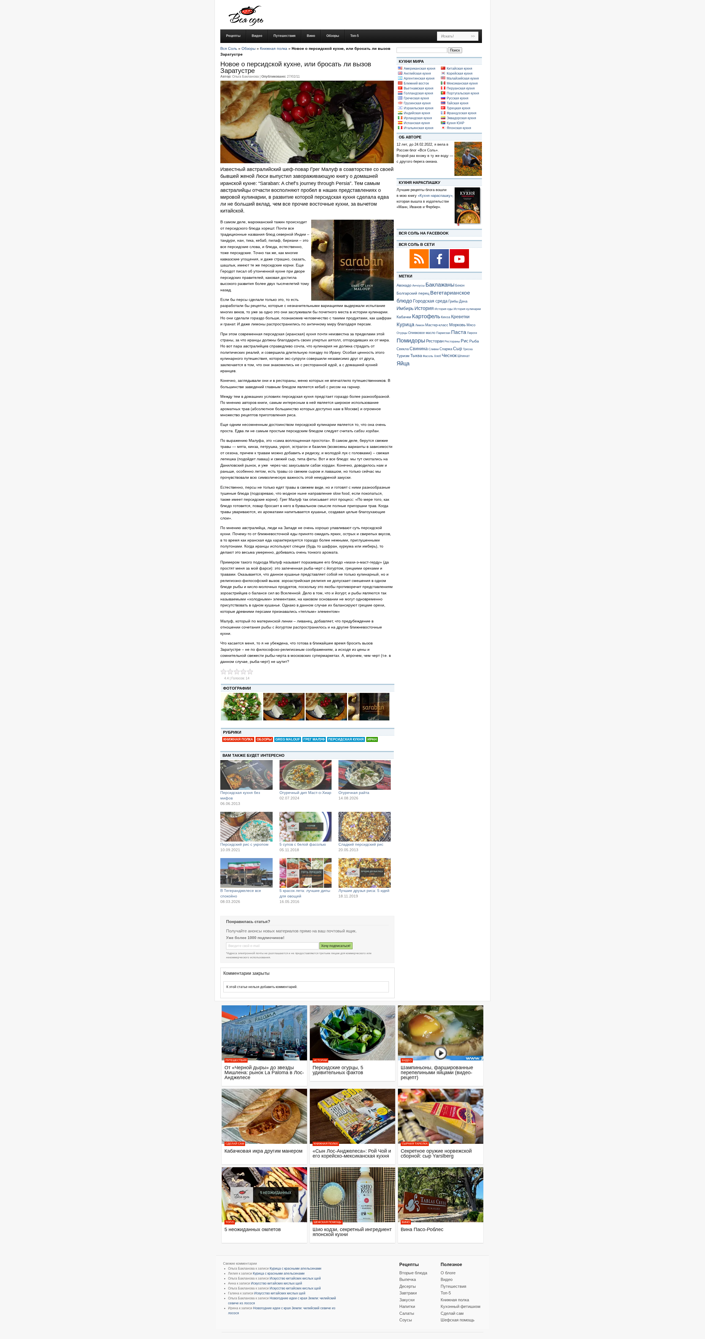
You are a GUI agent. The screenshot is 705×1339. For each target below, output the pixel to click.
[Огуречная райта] (364, 775)
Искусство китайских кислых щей (295, 1278)
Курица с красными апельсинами (295, 1268)
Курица (405, 324)
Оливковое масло (421, 333)
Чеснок (449, 355)
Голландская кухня (418, 93)
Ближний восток (416, 83)
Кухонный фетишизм (460, 1306)
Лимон (419, 325)
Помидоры (411, 340)
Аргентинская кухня (419, 78)
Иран (372, 739)
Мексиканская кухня (462, 83)
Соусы (405, 1320)
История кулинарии (467, 309)
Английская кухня (417, 73)
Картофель (426, 316)
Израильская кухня (418, 108)
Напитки (407, 1306)
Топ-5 (230, 1222)
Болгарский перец (413, 293)
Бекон (460, 285)
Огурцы (402, 332)
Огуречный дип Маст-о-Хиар (305, 792)
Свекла (403, 349)
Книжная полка (273, 48)
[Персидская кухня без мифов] (246, 775)
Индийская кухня (417, 113)
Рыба (474, 341)
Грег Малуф (314, 739)
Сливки (434, 349)
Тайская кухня (457, 103)
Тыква (416, 355)
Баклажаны (439, 285)
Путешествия (236, 1060)
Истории (320, 1060)
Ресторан (435, 341)
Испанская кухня (417, 123)
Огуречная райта (353, 792)
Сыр (457, 348)
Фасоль (428, 356)
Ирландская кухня (418, 118)
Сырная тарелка (415, 1143)
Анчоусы (418, 285)
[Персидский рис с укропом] (246, 827)
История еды (444, 309)
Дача (463, 301)
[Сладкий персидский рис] (364, 827)
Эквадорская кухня (461, 118)
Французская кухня (461, 113)
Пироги (472, 332)
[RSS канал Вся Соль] (420, 267)
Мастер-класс (436, 325)
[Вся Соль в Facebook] (440, 267)
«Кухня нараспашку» (435, 196)
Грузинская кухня (417, 103)
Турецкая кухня (458, 108)
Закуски (406, 1299)
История (424, 308)
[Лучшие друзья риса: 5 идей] (364, 873)
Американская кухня (419, 68)
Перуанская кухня (461, 88)
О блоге (448, 1272)
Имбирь (405, 308)
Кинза (445, 317)
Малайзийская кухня (463, 78)
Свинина (419, 348)
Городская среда (430, 301)
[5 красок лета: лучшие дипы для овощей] (306, 873)
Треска (468, 349)
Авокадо (404, 285)
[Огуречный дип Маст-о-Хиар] (306, 775)
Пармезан (443, 332)
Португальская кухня (463, 93)
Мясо (471, 325)
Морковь (457, 324)
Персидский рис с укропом (244, 844)
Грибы (453, 301)
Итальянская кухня (418, 128)
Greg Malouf (287, 739)
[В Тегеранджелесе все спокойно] (246, 873)
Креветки (460, 316)
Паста (458, 332)
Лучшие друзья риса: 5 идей (363, 890)
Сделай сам (235, 1143)
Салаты (406, 1313)
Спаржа (446, 349)
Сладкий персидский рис (360, 844)
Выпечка (407, 1279)
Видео (407, 1060)
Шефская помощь (327, 1222)
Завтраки (408, 1293)
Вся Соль (228, 48)
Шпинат (463, 356)
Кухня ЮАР (455, 123)
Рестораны (452, 341)
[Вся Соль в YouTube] (459, 267)
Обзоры (249, 48)
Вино (406, 1222)
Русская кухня (457, 98)
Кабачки (404, 317)
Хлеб (437, 356)
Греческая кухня (416, 98)
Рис (464, 340)
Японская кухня (459, 128)
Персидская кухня (346, 739)
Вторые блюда (413, 1272)
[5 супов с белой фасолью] (306, 827)
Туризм (403, 355)
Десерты (407, 1286)
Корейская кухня (460, 73)
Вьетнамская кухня (418, 88)
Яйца (403, 363)
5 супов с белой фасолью (303, 844)
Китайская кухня (459, 68)
